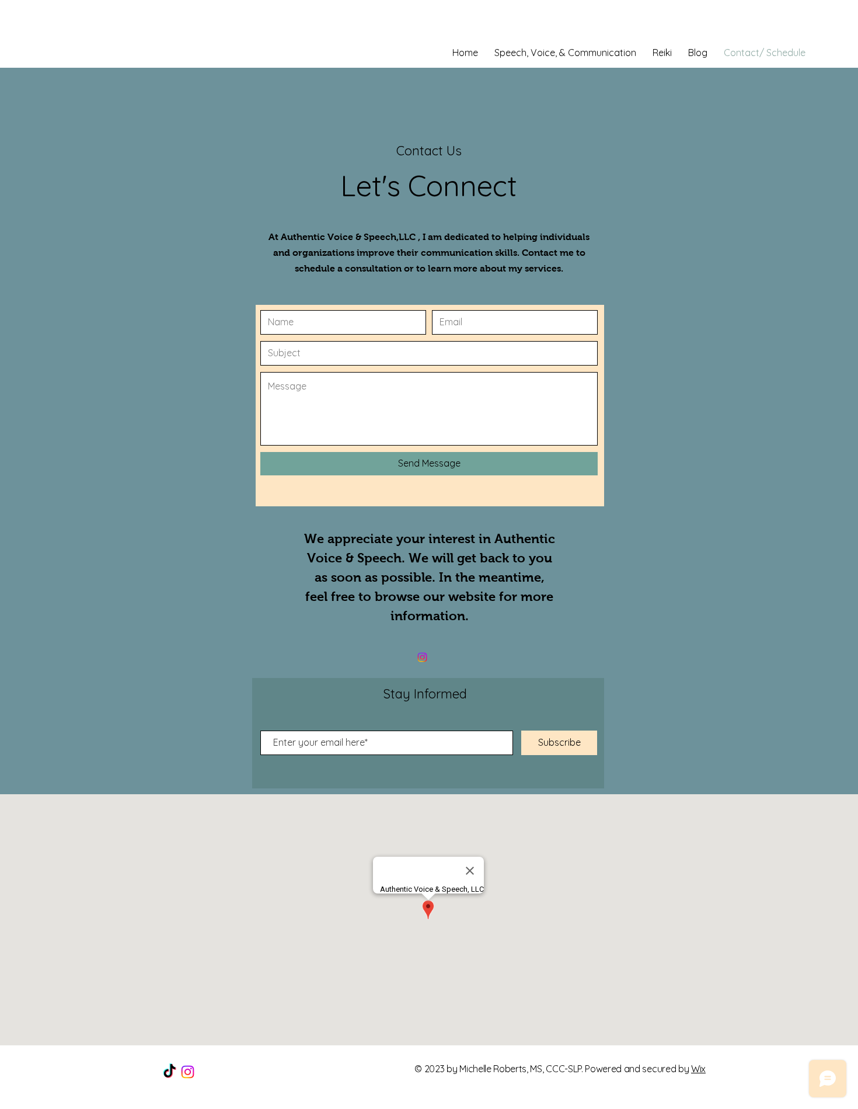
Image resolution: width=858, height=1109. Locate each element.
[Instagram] (422, 657)
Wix (698, 1069)
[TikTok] (169, 1071)
